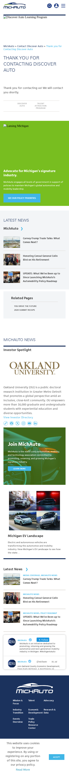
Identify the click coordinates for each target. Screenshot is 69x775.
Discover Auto (22, 104)
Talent (31, 700)
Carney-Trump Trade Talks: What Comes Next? (41, 240)
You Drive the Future (25, 306)
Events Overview (18, 720)
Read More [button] (23, 769)
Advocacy (48, 700)
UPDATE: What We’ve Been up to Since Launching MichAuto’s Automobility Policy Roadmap (41, 277)
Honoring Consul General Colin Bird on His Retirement (40, 257)
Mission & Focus (18, 702)
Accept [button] (56, 757)
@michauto (42, 661)
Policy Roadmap (48, 613)
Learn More (19, 468)
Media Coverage (31, 575)
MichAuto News (49, 575)
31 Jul (54, 661)
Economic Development (35, 711)
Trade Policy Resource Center (33, 723)
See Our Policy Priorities (22, 198)
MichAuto (10, 228)
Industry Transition (18, 711)
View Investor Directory (18, 417)
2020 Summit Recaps (24, 310)
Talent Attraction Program (41, 105)
